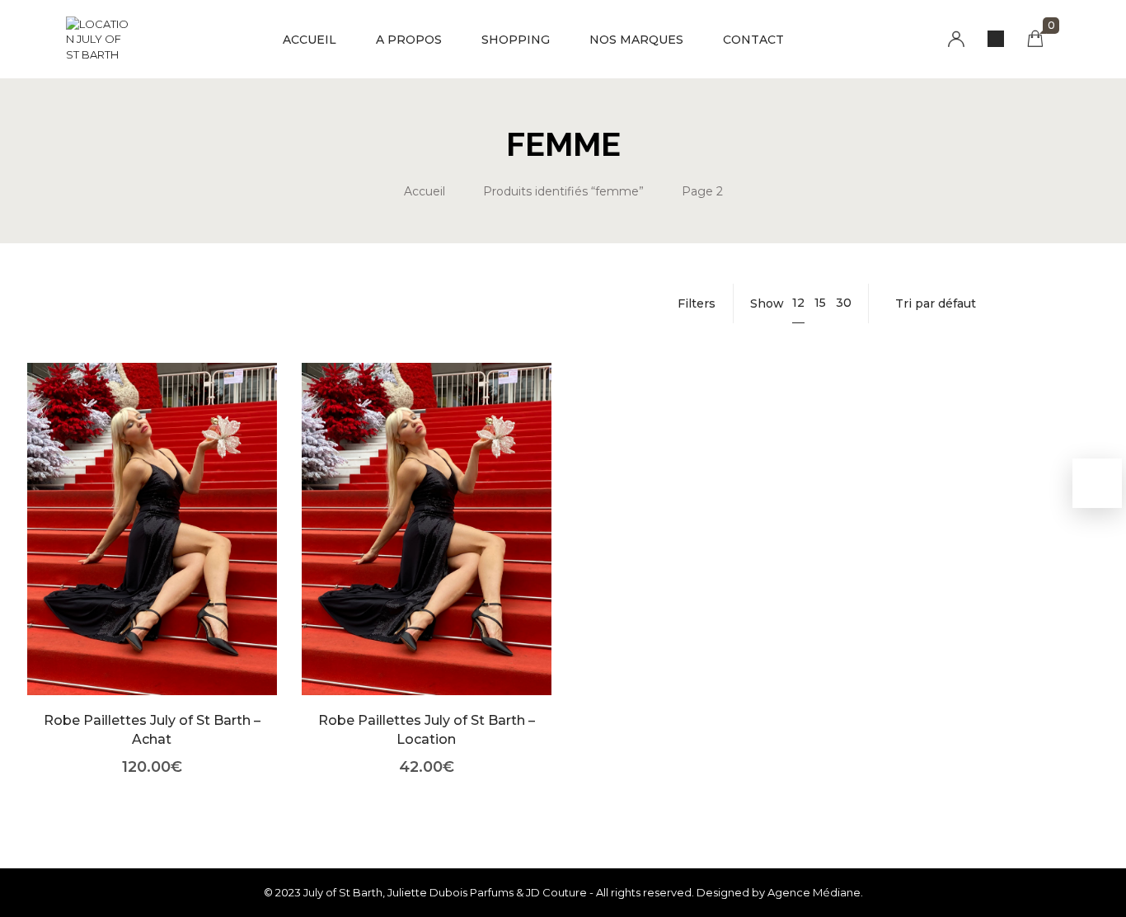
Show (767, 303)
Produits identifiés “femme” (563, 191)
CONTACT (753, 39)
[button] (152, 553)
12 (798, 302)
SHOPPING (515, 39)
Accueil (424, 191)
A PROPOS (409, 39)
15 (820, 302)
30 (844, 302)
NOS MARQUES (636, 39)
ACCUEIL (309, 39)
